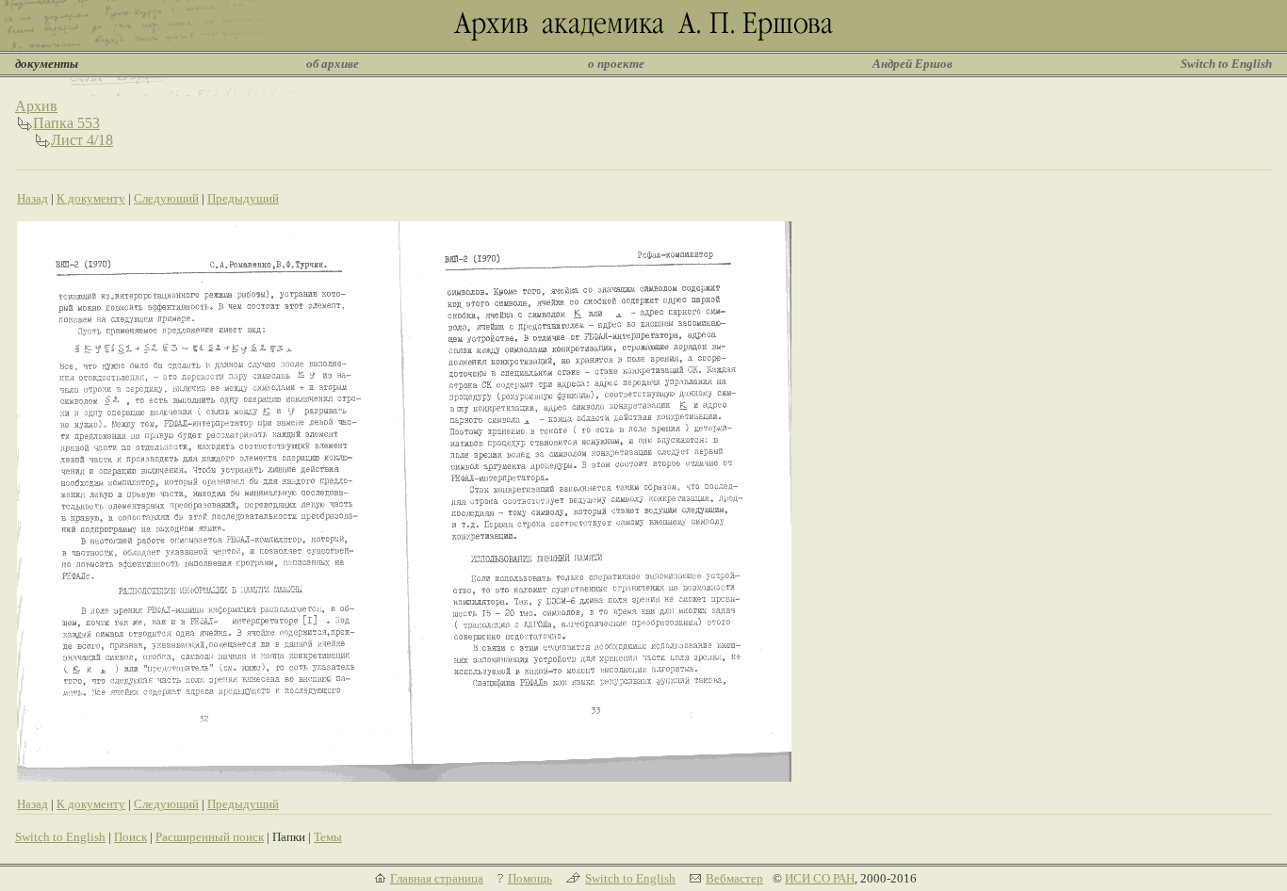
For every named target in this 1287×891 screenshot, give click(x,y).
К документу (91, 198)
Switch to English (1226, 64)
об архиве (332, 64)
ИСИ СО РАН (820, 878)
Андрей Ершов (912, 64)
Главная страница (436, 878)
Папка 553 (66, 123)
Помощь (530, 878)
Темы (328, 837)
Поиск (130, 837)
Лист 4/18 (82, 140)
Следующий (166, 198)
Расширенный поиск (209, 837)
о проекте (616, 64)
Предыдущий (243, 198)
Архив (36, 106)
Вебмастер (734, 878)
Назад (32, 198)
